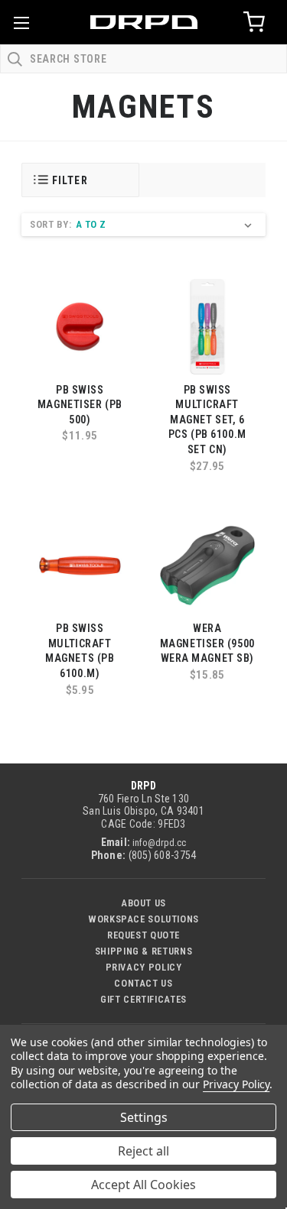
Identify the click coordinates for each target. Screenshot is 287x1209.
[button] (80, 180)
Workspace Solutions (143, 919)
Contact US (143, 983)
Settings (144, 1117)
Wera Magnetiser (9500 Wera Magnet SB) (207, 643)
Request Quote (143, 935)
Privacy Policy (144, 967)
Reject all (143, 1151)
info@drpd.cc (159, 842)
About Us (143, 903)
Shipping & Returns (143, 951)
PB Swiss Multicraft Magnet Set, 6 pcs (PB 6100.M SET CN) (207, 419)
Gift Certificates (143, 999)
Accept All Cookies (143, 1184)
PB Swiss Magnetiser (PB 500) (80, 405)
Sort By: (50, 224)
